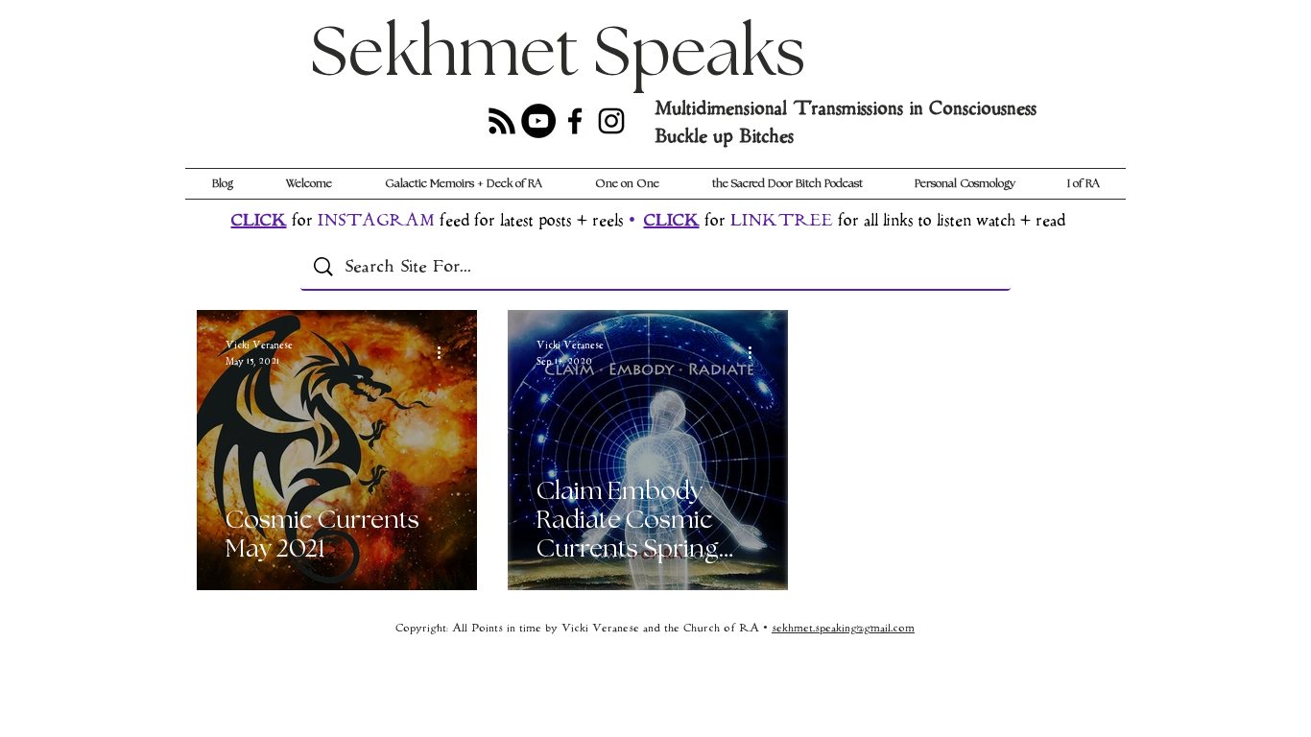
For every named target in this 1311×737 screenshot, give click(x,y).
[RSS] (502, 121)
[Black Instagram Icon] (611, 121)
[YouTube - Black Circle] (538, 121)
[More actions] (445, 352)
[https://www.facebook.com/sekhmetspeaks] (575, 121)
